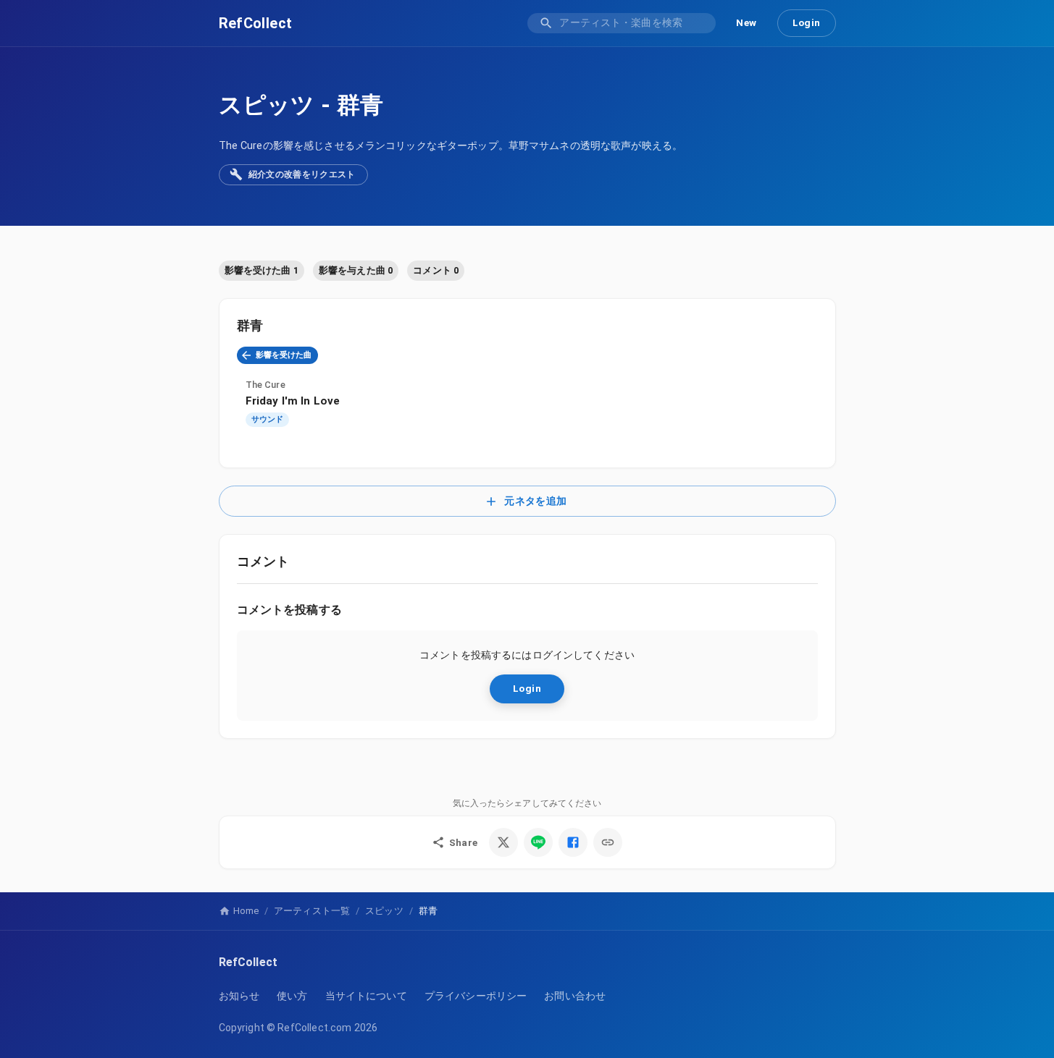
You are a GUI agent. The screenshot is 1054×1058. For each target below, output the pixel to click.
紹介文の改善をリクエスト (302, 174)
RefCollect (256, 23)
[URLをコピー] (607, 842)
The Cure (265, 384)
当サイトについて (366, 996)
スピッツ (267, 105)
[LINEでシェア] (538, 842)
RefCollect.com (314, 1027)
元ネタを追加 (535, 501)
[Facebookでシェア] (573, 842)
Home (246, 910)
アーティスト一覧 (312, 910)
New (746, 22)
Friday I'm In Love (293, 400)
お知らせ (239, 996)
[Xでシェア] (503, 842)
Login (806, 22)
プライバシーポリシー (475, 996)
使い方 (292, 996)
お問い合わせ (575, 996)
